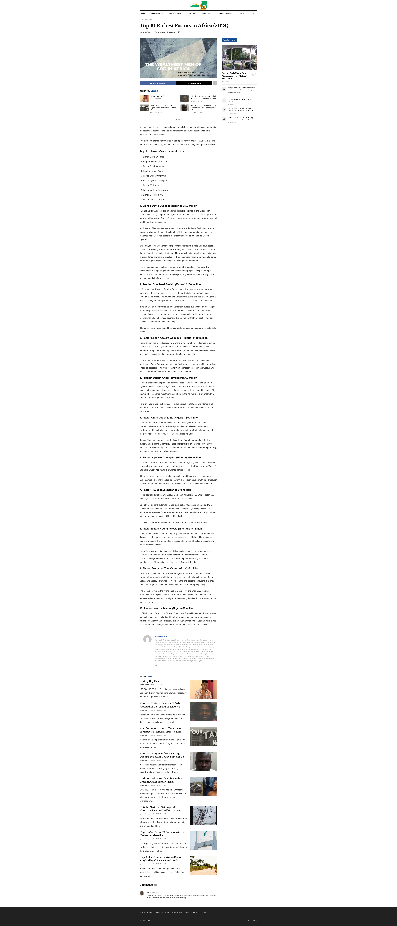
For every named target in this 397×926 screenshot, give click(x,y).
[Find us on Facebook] (248, 920)
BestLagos (147, 920)
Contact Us (158, 912)
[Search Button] (253, 13)
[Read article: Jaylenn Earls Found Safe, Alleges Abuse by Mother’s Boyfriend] (239, 57)
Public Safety (191, 13)
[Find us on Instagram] (256, 920)
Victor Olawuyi (145, 684)
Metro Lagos (206, 13)
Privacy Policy (195, 912)
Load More (178, 119)
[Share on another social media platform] (215, 83)
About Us (142, 912)
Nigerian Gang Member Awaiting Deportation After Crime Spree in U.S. (203, 108)
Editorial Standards (177, 912)
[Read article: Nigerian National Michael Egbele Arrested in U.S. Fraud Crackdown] (184, 98)
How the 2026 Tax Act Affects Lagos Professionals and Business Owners (163, 108)
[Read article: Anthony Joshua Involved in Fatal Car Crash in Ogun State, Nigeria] (203, 786)
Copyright (166, 912)
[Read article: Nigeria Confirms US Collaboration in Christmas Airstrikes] (203, 840)
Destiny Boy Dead (157, 96)
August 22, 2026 (160, 32)
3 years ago (157, 892)
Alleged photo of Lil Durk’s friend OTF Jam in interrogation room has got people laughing (242, 90)
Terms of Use (205, 912)
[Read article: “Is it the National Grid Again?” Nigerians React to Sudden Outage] (203, 815)
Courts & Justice (175, 13)
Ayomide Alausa (146, 32)
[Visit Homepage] (198, 5)
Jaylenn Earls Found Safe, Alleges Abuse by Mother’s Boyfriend (234, 76)
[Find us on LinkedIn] (254, 920)
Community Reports (224, 13)
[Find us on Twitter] (251, 920)
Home (143, 13)
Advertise (150, 912)
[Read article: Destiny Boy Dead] (144, 98)
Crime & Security (157, 13)
